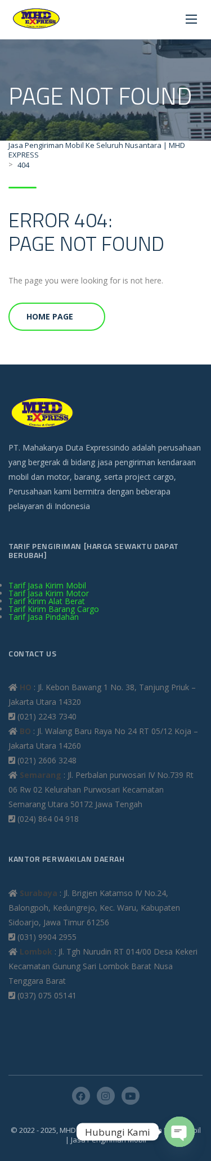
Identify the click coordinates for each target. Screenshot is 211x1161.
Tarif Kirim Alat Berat (46, 601)
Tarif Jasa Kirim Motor (48, 593)
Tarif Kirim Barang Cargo (53, 609)
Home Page (49, 316)
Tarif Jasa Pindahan (43, 616)
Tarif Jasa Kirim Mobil (47, 585)
